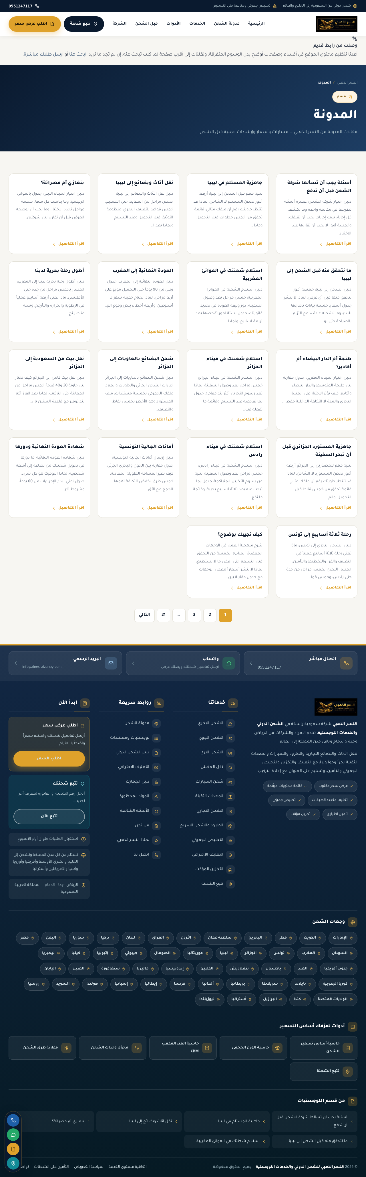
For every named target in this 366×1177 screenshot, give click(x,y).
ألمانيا (208, 984)
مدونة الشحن (227, 24)
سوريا (78, 938)
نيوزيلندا (206, 1000)
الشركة (120, 24)
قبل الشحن (146, 24)
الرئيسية (256, 24)
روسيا (33, 984)
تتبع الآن (49, 816)
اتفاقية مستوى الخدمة (128, 1167)
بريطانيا (237, 984)
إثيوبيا (102, 953)
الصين (78, 969)
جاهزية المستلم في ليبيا (239, 1121)
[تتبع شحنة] (13, 1163)
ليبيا (224, 953)
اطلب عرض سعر (31, 24)
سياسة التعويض (89, 1167)
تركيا (105, 938)
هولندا (92, 984)
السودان (339, 953)
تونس (279, 953)
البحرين (255, 938)
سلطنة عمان (220, 938)
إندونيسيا (175, 969)
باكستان (273, 969)
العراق (158, 938)
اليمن (51, 938)
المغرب (308, 953)
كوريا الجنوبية (335, 984)
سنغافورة (110, 969)
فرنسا (179, 984)
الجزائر (250, 953)
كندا (297, 1000)
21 (164, 615)
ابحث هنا (77, 54)
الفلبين (206, 969)
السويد (62, 984)
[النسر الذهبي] (336, 24)
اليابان (50, 969)
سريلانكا (270, 984)
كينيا (75, 953)
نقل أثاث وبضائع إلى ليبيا (150, 1121)
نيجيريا (48, 953)
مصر (24, 938)
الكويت (310, 938)
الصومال (162, 953)
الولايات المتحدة (332, 1000)
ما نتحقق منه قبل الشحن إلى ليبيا (318, 1141)
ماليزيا (143, 969)
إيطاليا (151, 984)
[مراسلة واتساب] (13, 1134)
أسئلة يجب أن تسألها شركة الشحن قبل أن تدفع (312, 1121)
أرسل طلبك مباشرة (43, 54)
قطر (283, 938)
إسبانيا (121, 984)
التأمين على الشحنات (51, 1167)
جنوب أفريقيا (335, 969)
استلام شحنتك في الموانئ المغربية (228, 1141)
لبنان (130, 938)
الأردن (186, 938)
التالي (144, 615)
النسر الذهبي (347, 83)
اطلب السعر (49, 759)
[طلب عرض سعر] (13, 1149)
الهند (302, 969)
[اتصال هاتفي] (13, 1120)
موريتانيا (195, 953)
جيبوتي (131, 953)
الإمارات (340, 938)
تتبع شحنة (80, 24)
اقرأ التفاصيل (338, 244)
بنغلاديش (239, 969)
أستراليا (238, 1000)
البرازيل (270, 1000)
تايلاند (300, 984)
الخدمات (197, 24)
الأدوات (173, 24)
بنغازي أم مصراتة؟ (68, 1121)
